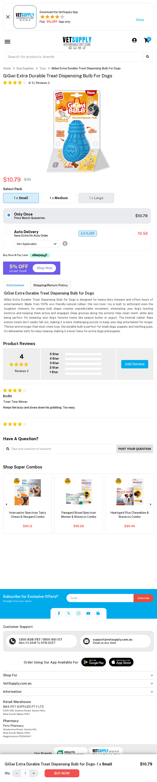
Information (15, 285)
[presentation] (6, 504)
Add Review (135, 364)
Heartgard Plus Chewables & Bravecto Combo (129, 514)
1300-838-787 (29, 639)
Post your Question (134, 448)
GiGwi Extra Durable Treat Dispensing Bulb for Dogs (86, 68)
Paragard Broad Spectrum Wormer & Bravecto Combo (78, 514)
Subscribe (143, 598)
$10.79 (141, 216)
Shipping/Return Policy (50, 285)
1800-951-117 (52, 639)
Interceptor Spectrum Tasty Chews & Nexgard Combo (27, 514)
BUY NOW (62, 773)
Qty (7, 773)
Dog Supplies (25, 68)
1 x (21, 198)
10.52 (143, 233)
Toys (42, 68)
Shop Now (44, 268)
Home (7, 68)
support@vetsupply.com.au (112, 639)
